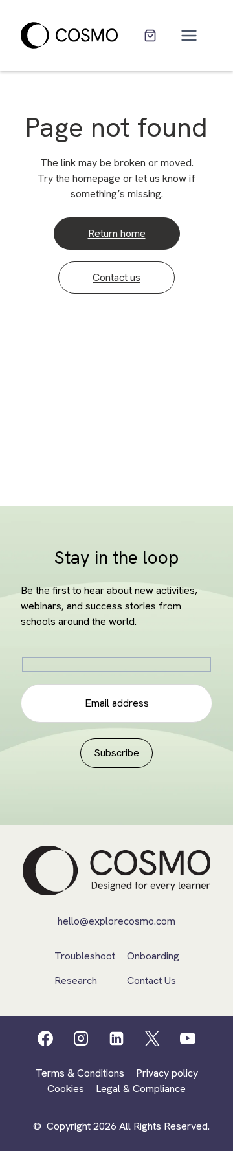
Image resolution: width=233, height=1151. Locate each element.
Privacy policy (167, 1073)
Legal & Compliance (141, 1088)
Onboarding (153, 956)
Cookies (65, 1088)
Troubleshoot (84, 956)
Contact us (116, 277)
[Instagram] (80, 1038)
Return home (117, 233)
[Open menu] (189, 35)
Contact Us (151, 980)
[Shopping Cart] (150, 35)
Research (75, 980)
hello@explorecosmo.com (116, 921)
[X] (152, 1038)
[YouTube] (187, 1038)
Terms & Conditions (80, 1073)
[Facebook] (45, 1038)
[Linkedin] (116, 1038)
